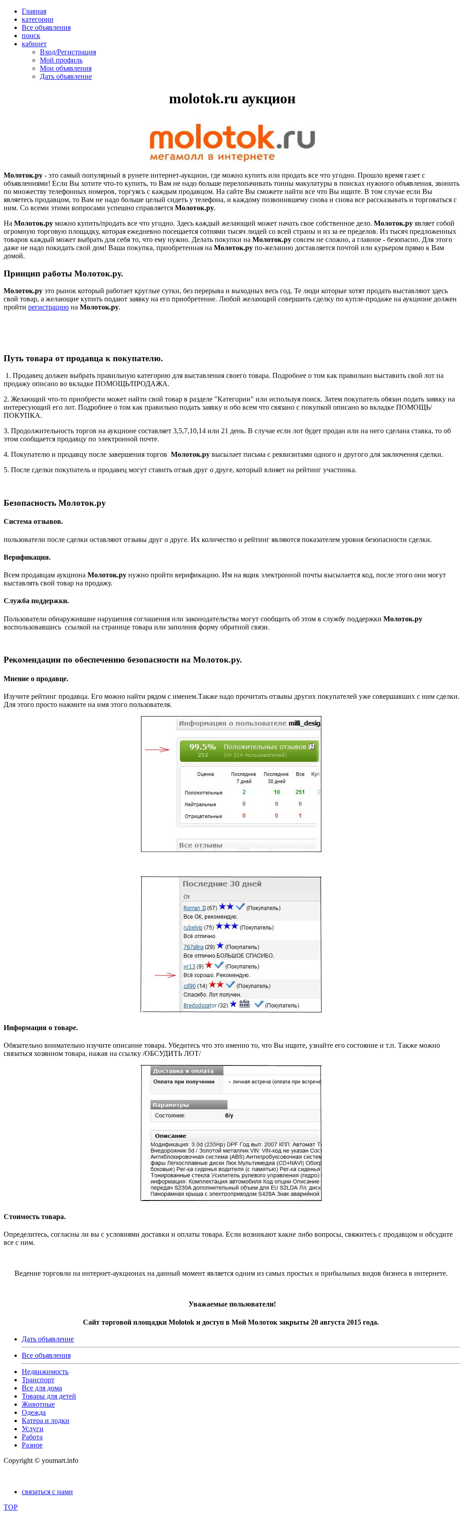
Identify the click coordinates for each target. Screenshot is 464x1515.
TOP (11, 1507)
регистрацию (48, 307)
